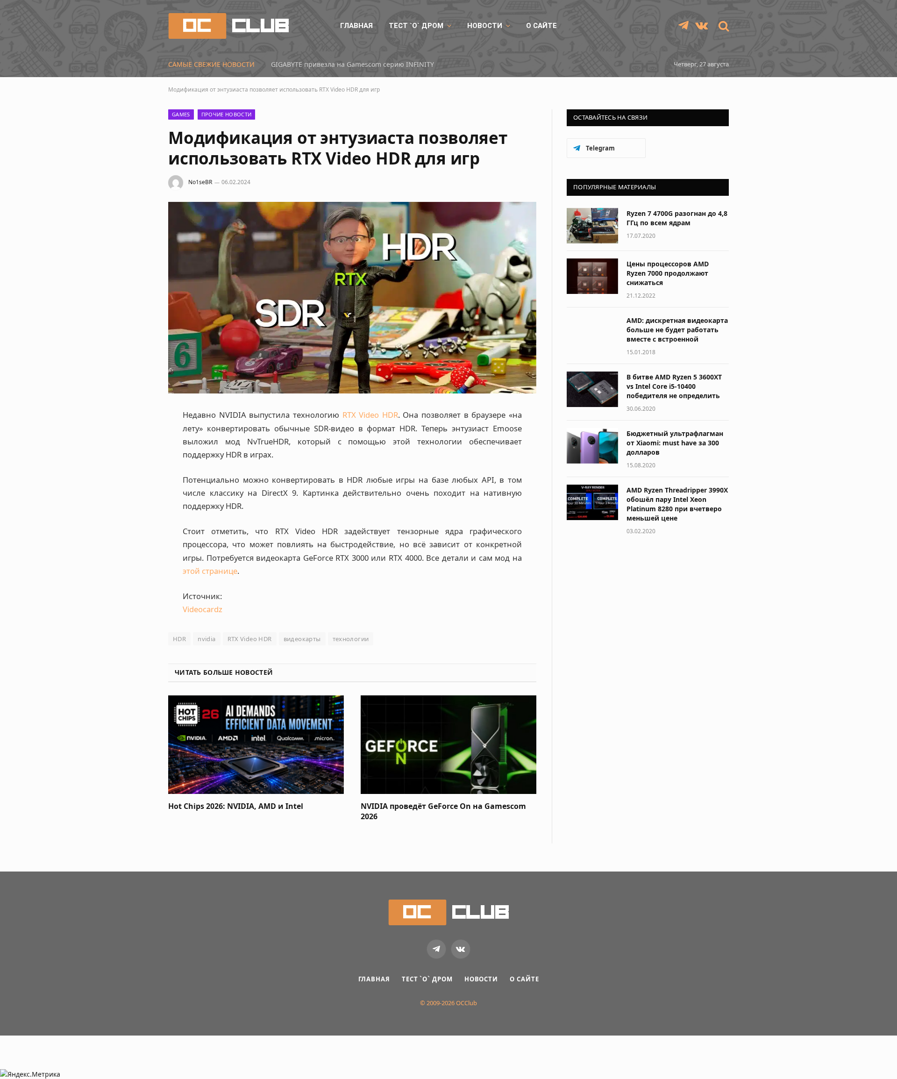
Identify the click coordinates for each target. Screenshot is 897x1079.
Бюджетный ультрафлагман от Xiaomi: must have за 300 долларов (674, 443)
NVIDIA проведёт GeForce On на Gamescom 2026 (443, 811)
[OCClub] (228, 25)
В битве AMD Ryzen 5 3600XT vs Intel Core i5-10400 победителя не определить (674, 386)
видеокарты (302, 639)
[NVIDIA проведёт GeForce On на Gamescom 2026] (448, 744)
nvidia (206, 639)
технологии (351, 639)
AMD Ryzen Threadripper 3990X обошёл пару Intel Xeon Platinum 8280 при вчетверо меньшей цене (677, 504)
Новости (484, 25)
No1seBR (200, 182)
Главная (356, 25)
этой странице (210, 570)
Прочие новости (226, 114)
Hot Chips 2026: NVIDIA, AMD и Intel (235, 806)
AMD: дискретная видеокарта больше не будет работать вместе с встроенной (677, 329)
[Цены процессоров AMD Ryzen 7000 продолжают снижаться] (592, 276)
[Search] (723, 25)
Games (181, 114)
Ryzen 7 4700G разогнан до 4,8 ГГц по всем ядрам (676, 218)
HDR (179, 639)
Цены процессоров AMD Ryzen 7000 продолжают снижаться (667, 273)
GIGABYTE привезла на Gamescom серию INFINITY (352, 64)
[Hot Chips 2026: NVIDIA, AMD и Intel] (256, 744)
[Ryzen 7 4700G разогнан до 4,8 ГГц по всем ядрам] (592, 225)
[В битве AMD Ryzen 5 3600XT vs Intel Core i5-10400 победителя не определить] (592, 389)
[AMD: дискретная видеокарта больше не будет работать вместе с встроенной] (592, 332)
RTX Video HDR (370, 414)
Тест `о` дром (416, 25)
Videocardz (202, 609)
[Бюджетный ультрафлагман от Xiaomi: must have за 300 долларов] (592, 446)
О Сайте (541, 25)
